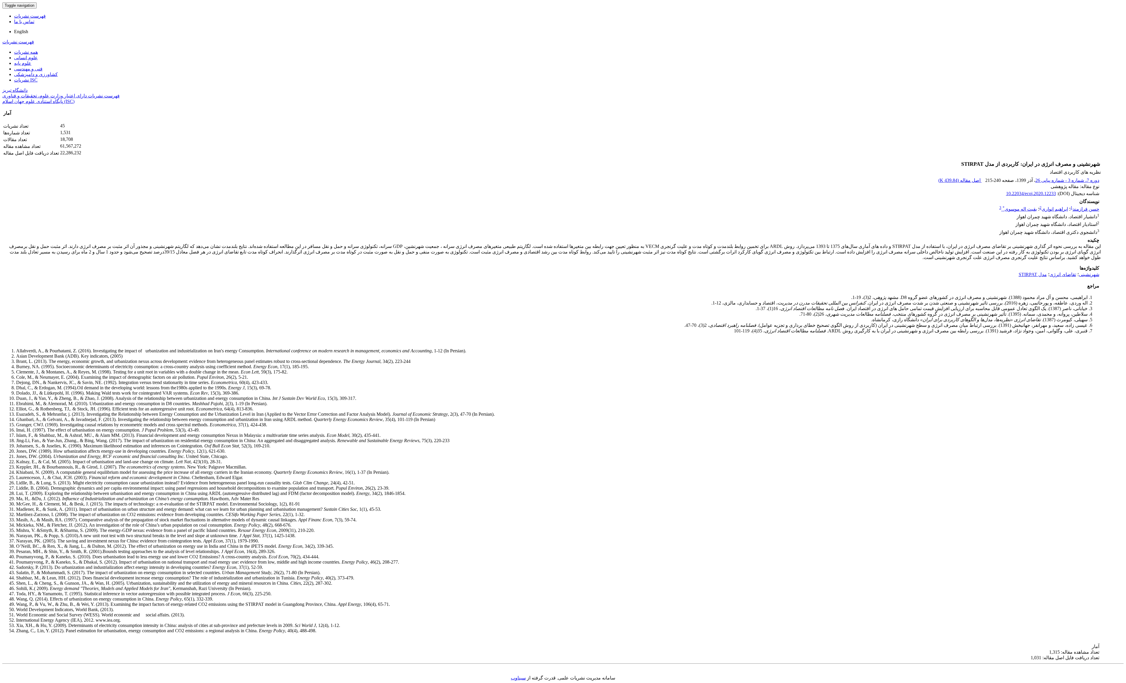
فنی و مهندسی (28, 68)
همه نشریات (26, 52)
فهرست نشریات (30, 15)
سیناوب (518, 677)
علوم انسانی (26, 57)
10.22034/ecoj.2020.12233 (1031, 193)
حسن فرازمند (1086, 209)
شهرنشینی (1089, 274)
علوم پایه (22, 63)
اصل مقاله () (960, 180)
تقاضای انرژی (1062, 274)
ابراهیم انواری (1055, 209)
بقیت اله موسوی (1020, 209)
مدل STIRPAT (1033, 274)
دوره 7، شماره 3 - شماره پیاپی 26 (1067, 180)
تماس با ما (24, 21)
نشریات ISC (26, 79)
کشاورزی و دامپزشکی (36, 74)
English (21, 31)
